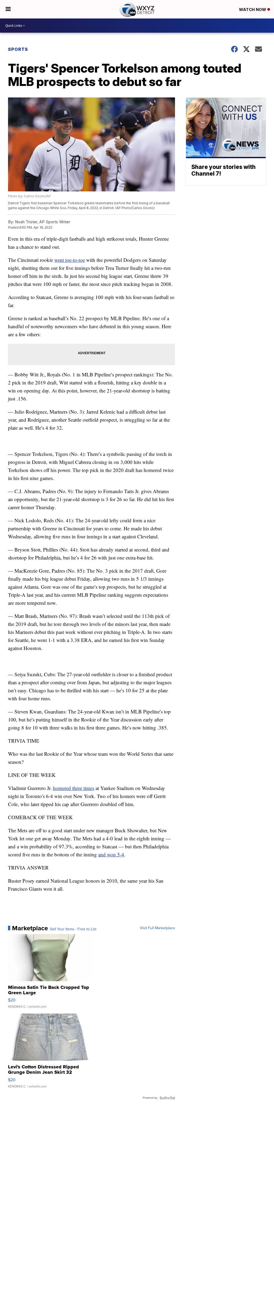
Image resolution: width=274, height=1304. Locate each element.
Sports (18, 49)
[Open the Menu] (8, 9)
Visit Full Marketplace (157, 928)
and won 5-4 (111, 854)
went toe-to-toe (69, 259)
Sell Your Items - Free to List (73, 929)
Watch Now (253, 9)
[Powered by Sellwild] (167, 1098)
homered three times (73, 788)
